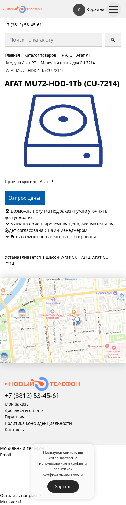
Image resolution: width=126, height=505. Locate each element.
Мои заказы (17, 404)
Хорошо (63, 486)
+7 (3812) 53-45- (21, 25)
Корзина (91, 9)
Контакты (15, 430)
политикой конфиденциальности (63, 471)
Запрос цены (24, 198)
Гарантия (14, 417)
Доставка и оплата (24, 410)
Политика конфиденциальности (38, 423)
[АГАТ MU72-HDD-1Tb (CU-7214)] (63, 134)
